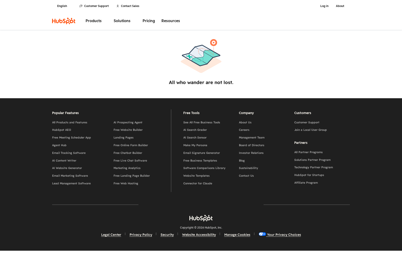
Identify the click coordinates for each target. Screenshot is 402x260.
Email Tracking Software (69, 153)
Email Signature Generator (201, 153)
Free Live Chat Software (130, 160)
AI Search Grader (195, 130)
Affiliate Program (306, 182)
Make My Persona (195, 145)
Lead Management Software (71, 183)
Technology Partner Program (313, 167)
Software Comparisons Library (204, 168)
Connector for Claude (197, 183)
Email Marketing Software (70, 175)
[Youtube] (187, 204)
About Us (245, 122)
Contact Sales (130, 6)
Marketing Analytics (127, 168)
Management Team (252, 137)
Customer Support (96, 6)
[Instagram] (174, 204)
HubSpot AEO (61, 130)
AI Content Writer (64, 160)
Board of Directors (251, 145)
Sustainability (248, 168)
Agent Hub (59, 145)
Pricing (149, 21)
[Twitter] (201, 204)
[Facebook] (160, 204)
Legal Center (111, 235)
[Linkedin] (214, 204)
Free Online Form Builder (131, 145)
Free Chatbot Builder (128, 153)
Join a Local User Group (310, 130)
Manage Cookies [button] (237, 235)
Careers (244, 130)
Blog (242, 160)
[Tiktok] (241, 204)
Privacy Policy (141, 235)
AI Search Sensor (195, 137)
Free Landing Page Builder (132, 175)
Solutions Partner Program (312, 160)
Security (167, 235)
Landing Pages (124, 137)
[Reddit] (228, 204)
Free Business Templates (200, 160)
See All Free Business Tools (201, 122)
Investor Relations (251, 153)
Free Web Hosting (126, 183)
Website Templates (196, 175)
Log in (324, 6)
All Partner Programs (308, 152)
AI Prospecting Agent (128, 122)
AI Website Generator (67, 168)
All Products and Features (69, 122)
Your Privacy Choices (283, 235)
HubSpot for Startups (309, 175)
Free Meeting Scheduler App (71, 137)
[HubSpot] (63, 20)
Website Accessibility (199, 235)
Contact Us (246, 175)
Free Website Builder (128, 130)
